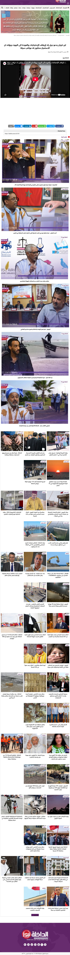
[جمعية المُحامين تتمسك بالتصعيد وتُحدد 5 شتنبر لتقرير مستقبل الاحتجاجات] (58, 682)
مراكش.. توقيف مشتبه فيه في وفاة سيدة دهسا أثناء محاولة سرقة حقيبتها (35, 817)
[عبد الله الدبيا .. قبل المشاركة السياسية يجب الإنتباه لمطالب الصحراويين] (35, 354)
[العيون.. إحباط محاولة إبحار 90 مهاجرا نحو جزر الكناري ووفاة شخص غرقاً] (58, 592)
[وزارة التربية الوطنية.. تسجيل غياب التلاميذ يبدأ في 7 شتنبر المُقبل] (58, 441)
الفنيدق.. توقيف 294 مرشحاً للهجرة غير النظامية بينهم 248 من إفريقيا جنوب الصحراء (58, 787)
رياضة (11, 8)
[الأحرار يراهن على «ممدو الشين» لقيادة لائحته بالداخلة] (58, 713)
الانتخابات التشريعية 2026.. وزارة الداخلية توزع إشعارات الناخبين (12, 513)
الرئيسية (65, 8)
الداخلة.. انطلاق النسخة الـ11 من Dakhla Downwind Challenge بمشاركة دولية (12, 757)
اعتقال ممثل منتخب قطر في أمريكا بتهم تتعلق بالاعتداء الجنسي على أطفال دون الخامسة (12, 879)
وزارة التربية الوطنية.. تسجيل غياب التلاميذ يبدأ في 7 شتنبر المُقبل (58, 454)
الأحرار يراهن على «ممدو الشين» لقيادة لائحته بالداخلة (58, 725)
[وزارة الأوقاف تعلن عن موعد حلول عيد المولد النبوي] (58, 804)
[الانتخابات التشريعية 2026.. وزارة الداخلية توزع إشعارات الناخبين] (12, 500)
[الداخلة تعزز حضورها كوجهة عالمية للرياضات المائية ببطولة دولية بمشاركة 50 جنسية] (58, 835)
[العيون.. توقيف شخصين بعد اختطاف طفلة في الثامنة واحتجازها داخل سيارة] (58, 653)
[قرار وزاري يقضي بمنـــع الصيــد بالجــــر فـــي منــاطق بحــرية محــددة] (58, 531)
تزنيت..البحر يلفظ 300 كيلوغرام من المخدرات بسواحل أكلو (35, 786)
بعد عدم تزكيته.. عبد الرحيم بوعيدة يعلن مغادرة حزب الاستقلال (35, 574)
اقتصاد (7, 8)
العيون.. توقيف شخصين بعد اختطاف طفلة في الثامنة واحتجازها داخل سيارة (58, 666)
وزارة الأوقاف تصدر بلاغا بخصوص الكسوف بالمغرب (35, 909)
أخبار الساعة (38, 8)
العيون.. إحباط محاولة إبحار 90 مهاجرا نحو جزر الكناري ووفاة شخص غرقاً (58, 605)
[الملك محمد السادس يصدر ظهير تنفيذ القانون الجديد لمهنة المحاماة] (35, 623)
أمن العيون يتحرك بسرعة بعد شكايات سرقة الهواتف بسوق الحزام (35, 878)
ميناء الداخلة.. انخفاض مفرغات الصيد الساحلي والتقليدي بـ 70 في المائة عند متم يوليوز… (35, 544)
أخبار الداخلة (59, 8)
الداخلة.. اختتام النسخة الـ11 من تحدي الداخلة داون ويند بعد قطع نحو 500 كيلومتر (12, 636)
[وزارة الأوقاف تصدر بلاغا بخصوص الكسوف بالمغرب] (35, 896)
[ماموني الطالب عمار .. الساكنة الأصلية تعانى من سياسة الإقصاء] (34, 402)
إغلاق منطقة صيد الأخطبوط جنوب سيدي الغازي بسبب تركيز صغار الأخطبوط (35, 726)
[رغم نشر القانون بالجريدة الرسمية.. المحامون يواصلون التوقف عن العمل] (35, 441)
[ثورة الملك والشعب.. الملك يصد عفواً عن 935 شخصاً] (35, 653)
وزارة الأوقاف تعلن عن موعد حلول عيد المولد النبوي (58, 817)
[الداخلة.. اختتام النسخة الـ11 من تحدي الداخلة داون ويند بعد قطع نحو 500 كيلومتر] (12, 623)
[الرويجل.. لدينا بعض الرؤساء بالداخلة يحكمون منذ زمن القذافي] (35, 305)
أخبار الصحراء (46, 8)
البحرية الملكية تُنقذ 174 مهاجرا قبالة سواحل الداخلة (35, 482)
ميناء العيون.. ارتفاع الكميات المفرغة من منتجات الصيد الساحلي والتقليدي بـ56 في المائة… (58, 514)
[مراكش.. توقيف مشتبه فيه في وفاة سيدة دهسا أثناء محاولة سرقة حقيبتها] (35, 804)
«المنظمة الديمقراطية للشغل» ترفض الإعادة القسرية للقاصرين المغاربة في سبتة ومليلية (11, 818)
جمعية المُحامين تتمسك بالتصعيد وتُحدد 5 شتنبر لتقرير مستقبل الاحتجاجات (58, 696)
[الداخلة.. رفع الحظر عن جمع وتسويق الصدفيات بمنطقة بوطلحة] (12, 441)
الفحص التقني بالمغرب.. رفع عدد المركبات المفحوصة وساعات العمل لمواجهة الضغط (35, 606)
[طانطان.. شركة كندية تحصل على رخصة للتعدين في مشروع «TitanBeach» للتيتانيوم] (58, 561)
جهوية (33, 8)
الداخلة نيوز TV (65, 141)
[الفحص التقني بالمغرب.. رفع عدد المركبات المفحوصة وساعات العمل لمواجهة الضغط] (35, 592)
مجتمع (15, 8)
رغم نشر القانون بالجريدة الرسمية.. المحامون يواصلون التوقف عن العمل (35, 454)
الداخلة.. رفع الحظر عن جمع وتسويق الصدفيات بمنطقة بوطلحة (12, 454)
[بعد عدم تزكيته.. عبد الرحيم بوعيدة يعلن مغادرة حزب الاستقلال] (35, 561)
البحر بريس (52, 8)
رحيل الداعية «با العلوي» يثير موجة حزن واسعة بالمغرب (35, 756)
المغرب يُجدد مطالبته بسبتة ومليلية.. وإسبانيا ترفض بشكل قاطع (12, 574)
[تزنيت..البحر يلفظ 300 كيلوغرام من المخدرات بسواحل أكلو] (35, 774)
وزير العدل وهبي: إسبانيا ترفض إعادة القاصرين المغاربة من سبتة (58, 909)
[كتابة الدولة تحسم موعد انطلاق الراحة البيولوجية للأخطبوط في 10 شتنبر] (58, 470)
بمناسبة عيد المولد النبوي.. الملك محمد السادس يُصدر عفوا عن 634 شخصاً (35, 514)
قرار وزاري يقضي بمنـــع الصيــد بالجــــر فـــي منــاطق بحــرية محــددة (58, 543)
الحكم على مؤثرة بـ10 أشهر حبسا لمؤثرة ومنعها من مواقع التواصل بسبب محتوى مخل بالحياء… (58, 757)
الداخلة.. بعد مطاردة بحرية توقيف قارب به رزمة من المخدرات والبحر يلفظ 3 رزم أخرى (12, 696)
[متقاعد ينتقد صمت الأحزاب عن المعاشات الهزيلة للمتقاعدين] (34, 257)
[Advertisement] (35, 110)
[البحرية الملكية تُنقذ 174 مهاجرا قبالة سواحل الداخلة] (35, 470)
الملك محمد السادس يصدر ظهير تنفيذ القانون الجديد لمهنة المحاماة (35, 635)
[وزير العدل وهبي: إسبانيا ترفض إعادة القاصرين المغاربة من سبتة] (58, 896)
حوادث (23, 8)
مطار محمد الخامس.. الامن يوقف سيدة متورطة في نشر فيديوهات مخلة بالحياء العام (35, 849)
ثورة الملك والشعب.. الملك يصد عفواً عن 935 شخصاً (35, 666)
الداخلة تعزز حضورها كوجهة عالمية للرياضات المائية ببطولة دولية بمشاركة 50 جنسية (58, 849)
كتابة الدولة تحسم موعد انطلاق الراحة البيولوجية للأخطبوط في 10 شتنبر (58, 483)
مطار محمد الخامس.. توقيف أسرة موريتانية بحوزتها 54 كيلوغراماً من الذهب (35, 696)
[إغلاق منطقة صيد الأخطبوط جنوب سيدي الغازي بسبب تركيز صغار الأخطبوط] (35, 713)
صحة (20, 8)
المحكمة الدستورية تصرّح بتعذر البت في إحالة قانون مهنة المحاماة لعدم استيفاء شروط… (58, 879)
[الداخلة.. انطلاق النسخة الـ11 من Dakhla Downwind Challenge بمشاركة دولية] (12, 743)
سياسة (28, 8)
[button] (59, 126)
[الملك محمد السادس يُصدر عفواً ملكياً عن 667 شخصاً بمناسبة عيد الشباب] (58, 623)
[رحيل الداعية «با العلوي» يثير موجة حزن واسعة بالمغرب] (35, 743)
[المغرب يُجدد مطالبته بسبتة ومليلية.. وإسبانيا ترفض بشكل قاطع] (12, 561)
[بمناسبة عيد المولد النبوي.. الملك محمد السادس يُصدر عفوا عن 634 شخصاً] (35, 500)
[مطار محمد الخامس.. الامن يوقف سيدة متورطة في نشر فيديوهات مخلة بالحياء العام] (35, 835)
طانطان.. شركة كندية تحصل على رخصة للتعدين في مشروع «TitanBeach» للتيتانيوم (58, 575)
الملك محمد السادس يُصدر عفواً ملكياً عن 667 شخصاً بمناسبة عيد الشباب (58, 635)
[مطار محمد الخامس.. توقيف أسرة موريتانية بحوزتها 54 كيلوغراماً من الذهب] (35, 682)
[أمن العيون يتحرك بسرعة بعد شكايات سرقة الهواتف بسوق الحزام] (35, 866)
